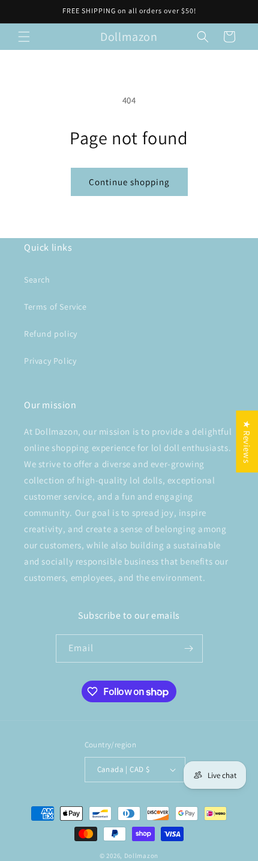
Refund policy (50, 333)
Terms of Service (55, 306)
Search (37, 279)
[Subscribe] (189, 648)
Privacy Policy (50, 360)
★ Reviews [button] (247, 441)
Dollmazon (141, 855)
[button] (24, 36)
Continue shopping (129, 182)
